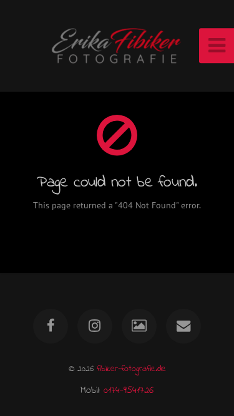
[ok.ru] (139, 326)
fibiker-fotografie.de (131, 368)
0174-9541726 (129, 390)
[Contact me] (183, 326)
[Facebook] (50, 326)
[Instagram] (94, 326)
